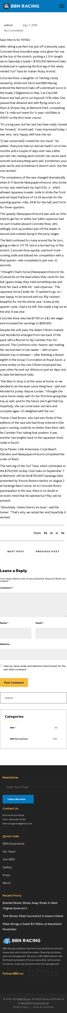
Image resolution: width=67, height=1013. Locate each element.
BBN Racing (24, 999)
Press (6, 875)
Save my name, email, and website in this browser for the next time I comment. (34, 667)
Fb (45, 533)
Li (57, 533)
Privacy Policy (21, 1007)
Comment (6, 588)
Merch (7, 882)
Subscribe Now (16, 799)
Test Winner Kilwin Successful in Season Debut (33, 916)
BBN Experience (13, 843)
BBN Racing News (19, 738)
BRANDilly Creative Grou (34, 1003)
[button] (61, 6)
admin (8, 25)
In (51, 533)
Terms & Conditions (43, 1007)
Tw (62, 533)
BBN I (12, 727)
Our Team (9, 851)
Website (5, 644)
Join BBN (9, 859)
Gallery (7, 867)
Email (40, 623)
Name (4, 623)
